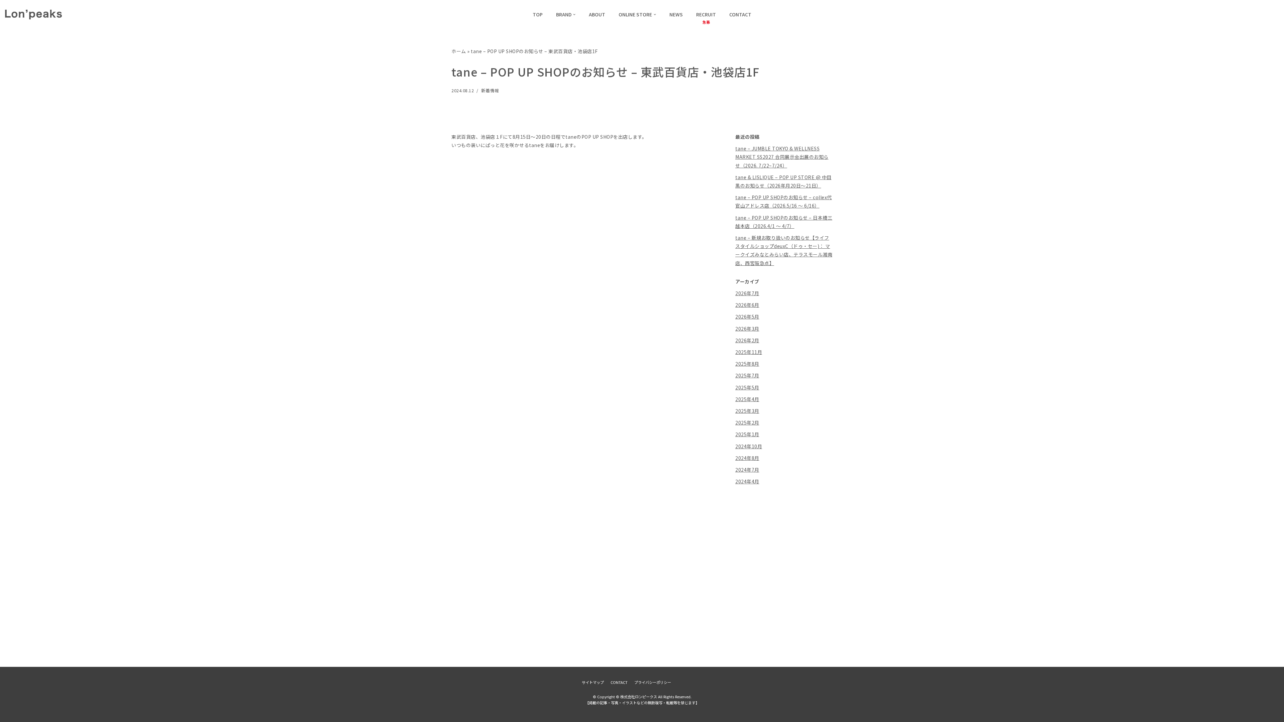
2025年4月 (747, 399)
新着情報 (490, 90)
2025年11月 (748, 352)
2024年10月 (748, 446)
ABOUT (597, 14)
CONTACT (740, 14)
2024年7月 (747, 469)
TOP (538, 14)
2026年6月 (747, 305)
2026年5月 (747, 316)
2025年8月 (747, 363)
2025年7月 (747, 375)
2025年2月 (747, 422)
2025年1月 (747, 434)
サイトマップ (593, 682)
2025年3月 (747, 410)
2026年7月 (747, 293)
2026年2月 (747, 340)
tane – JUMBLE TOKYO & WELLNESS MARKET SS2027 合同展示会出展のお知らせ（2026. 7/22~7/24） (782, 156)
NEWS (676, 14)
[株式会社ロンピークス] (33, 14)
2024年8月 (747, 458)
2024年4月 (747, 481)
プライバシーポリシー (652, 682)
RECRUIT (706, 14)
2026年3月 (747, 328)
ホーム (458, 51)
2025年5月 (747, 387)
